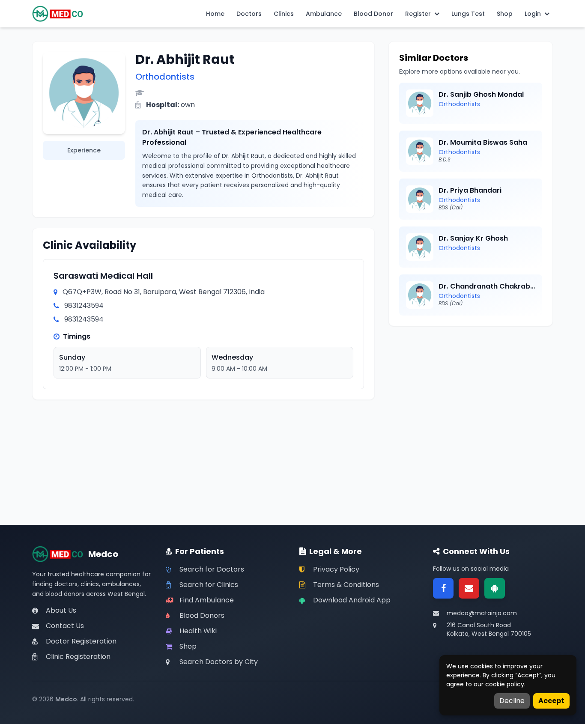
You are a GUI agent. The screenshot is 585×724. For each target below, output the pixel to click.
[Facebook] (443, 588)
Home (215, 13)
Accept (551, 701)
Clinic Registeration (78, 656)
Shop (505, 13)
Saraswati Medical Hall (103, 276)
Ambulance (324, 13)
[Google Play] (494, 588)
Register (418, 13)
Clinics (284, 13)
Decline (512, 701)
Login (533, 13)
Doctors (249, 13)
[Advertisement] (470, 396)
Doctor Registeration (81, 641)
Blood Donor (373, 13)
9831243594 (84, 305)
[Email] (469, 588)
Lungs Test (468, 13)
